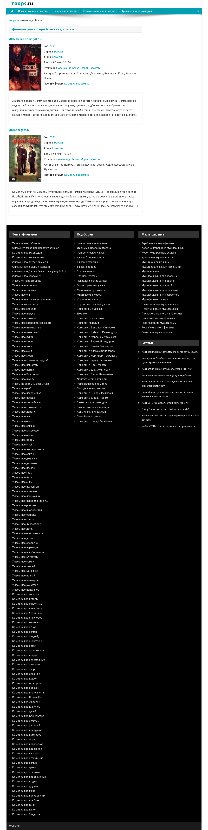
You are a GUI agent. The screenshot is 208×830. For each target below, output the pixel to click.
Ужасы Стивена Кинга (90, 257)
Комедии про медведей (27, 252)
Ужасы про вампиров (25, 580)
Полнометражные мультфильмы (162, 313)
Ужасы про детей (22, 528)
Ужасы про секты (23, 454)
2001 (52, 46)
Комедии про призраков (27, 748)
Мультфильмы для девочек (158, 280)
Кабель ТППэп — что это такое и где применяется (168, 426)
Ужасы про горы (22, 472)
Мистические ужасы (89, 294)
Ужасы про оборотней (25, 542)
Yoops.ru (14, 20)
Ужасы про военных (24, 491)
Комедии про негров (25, 599)
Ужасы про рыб (21, 388)
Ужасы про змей (22, 444)
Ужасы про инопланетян (27, 510)
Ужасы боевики (86, 266)
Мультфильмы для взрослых (159, 276)
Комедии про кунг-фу (25, 753)
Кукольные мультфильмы (158, 257)
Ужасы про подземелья (26, 393)
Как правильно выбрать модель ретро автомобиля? (170, 352)
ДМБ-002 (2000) (19, 130)
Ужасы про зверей (23, 566)
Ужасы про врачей (23, 575)
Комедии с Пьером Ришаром (95, 393)
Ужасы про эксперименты (28, 449)
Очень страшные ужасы (91, 285)
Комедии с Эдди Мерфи (91, 364)
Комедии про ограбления (27, 758)
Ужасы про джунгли (24, 458)
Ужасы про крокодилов (26, 407)
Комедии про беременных (28, 659)
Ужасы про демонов (24, 463)
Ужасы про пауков (23, 468)
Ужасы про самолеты (25, 304)
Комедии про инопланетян (28, 692)
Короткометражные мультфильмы (163, 247)
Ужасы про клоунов (24, 318)
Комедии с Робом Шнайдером (95, 341)
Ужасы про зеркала (24, 308)
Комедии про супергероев (28, 650)
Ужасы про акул (22, 351)
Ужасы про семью (23, 425)
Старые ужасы (86, 271)
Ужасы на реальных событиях (30, 383)
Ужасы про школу (23, 379)
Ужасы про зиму (22, 482)
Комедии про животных (27, 603)
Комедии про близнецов (27, 617)
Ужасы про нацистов (25, 364)
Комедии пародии (88, 322)
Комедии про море (23, 790)
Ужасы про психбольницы (28, 552)
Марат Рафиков (90, 68)
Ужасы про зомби (23, 561)
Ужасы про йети (22, 477)
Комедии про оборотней (27, 641)
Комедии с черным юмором (94, 360)
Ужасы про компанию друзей (30, 360)
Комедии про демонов (26, 673)
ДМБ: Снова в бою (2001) (25, 39)
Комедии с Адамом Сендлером (96, 351)
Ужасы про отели (22, 435)
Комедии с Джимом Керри (93, 369)
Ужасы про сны (21, 294)
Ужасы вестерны (87, 262)
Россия (58, 51)
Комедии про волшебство (28, 716)
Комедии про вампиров (26, 734)
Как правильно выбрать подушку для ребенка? (167, 375)
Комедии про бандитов (26, 814)
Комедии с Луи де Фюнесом (94, 421)
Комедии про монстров (26, 683)
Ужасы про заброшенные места (31, 322)
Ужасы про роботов (24, 505)
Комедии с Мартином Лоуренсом (97, 355)
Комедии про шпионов (26, 706)
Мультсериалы (150, 271)
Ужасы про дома (22, 538)
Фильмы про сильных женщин (31, 266)
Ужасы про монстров (25, 585)
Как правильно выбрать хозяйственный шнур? (167, 369)
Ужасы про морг (22, 346)
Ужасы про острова (24, 514)
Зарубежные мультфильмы (158, 243)
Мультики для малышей (156, 262)
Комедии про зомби (24, 631)
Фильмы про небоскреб (26, 276)
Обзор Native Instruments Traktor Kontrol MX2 (165, 409)
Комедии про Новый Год (27, 697)
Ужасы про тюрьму (24, 290)
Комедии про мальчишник (28, 257)
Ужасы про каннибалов (26, 402)
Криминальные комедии (136, 11)
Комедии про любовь (25, 720)
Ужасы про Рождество (26, 374)
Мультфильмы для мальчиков (160, 290)
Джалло (82, 313)
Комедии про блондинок (27, 613)
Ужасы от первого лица (26, 280)
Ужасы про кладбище (25, 430)
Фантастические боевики (92, 243)
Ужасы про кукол (22, 337)
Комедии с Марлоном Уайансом (96, 337)
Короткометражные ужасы (93, 304)
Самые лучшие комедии (33, 11)
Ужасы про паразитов (25, 486)
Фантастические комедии (92, 379)
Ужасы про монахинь (25, 332)
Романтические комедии (92, 383)
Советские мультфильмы (157, 332)
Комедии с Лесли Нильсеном (95, 374)
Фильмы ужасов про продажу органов (35, 247)
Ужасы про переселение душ (30, 500)
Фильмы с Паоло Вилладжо (94, 247)
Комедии (57, 57)
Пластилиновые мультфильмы (160, 308)
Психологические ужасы (92, 280)
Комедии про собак (24, 645)
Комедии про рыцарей (26, 725)
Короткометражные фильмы (159, 252)
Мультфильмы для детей (157, 285)
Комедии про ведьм (24, 781)
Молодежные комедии (91, 388)
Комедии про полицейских (28, 795)
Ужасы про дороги (23, 411)
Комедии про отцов (24, 627)
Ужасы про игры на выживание (31, 299)
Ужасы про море (22, 341)
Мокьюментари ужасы (91, 290)
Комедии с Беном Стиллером (95, 346)
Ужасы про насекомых (26, 496)
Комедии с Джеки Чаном (92, 397)
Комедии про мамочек (26, 622)
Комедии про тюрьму (25, 739)
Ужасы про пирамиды (25, 547)
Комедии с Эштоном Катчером (96, 327)
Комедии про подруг (24, 655)
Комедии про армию (77, 83)
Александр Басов (68, 68)
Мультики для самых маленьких (161, 266)
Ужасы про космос (23, 519)
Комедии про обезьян (25, 687)
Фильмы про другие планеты (30, 262)
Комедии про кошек (24, 678)
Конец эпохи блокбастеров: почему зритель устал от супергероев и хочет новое (170, 360)
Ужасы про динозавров (26, 524)
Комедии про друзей (25, 786)
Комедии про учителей (26, 702)
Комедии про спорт (24, 669)
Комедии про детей (24, 711)
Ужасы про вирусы (24, 313)
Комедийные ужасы (89, 308)
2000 (52, 137)
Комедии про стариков (26, 772)
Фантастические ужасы (91, 252)
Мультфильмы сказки (155, 299)
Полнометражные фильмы (158, 318)
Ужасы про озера (22, 421)
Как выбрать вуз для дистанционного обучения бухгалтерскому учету (167, 383)
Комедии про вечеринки (27, 608)
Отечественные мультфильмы (160, 304)
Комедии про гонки (24, 804)
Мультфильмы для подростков (160, 294)
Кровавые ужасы (87, 299)
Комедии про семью (25, 762)
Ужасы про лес (21, 416)
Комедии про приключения (29, 776)
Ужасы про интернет (24, 285)
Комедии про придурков (27, 730)
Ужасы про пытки (23, 369)
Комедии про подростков (27, 744)
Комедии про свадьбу (25, 636)
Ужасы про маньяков (25, 570)
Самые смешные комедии (99, 11)
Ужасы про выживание (26, 327)
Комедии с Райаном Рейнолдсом (97, 332)
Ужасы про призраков (25, 589)
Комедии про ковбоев (26, 800)
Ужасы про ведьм (23, 439)
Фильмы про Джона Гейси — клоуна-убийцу (39, 271)
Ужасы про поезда (23, 397)
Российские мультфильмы (158, 327)
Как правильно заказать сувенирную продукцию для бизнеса (170, 417)
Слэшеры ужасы (87, 276)
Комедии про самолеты (26, 664)
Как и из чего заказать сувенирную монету (165, 403)
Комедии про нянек (24, 809)
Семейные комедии (65, 11)
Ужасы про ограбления (26, 243)
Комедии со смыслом (90, 318)
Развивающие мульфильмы (159, 322)
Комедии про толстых (25, 594)
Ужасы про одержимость (27, 533)
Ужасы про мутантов (25, 556)
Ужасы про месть (23, 355)
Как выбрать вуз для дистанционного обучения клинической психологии (167, 394)
